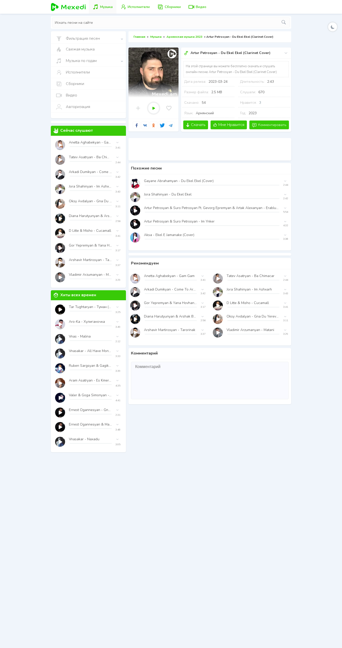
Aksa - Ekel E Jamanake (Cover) (169, 234)
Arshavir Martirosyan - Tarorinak (169, 330)
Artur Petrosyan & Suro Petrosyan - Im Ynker (179, 221)
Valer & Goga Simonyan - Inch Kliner (90, 395)
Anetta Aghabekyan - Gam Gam (169, 276)
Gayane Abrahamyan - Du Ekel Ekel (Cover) (179, 180)
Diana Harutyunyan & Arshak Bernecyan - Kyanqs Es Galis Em (170, 316)
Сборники (75, 83)
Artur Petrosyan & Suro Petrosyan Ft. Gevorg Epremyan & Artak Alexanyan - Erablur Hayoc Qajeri (211, 208)
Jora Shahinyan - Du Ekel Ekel (168, 194)
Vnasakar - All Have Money (90, 350)
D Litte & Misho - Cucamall (248, 302)
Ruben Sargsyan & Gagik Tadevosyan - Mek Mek (90, 365)
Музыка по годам (81, 61)
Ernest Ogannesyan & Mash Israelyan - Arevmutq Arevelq (90, 424)
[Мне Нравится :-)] (169, 108)
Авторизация (78, 107)
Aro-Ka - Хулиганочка (87, 321)
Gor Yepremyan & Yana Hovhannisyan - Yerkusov (170, 302)
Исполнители (78, 72)
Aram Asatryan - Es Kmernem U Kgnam (90, 380)
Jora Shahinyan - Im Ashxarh (249, 289)
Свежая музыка (80, 49)
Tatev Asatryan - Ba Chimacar (250, 276)
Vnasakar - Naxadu (84, 439)
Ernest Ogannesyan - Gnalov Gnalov (90, 410)
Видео (71, 95)
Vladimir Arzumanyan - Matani (250, 330)
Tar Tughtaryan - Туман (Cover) (90, 306)
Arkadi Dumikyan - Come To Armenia (170, 289)
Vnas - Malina (80, 336)
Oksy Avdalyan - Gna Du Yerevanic (253, 316)
